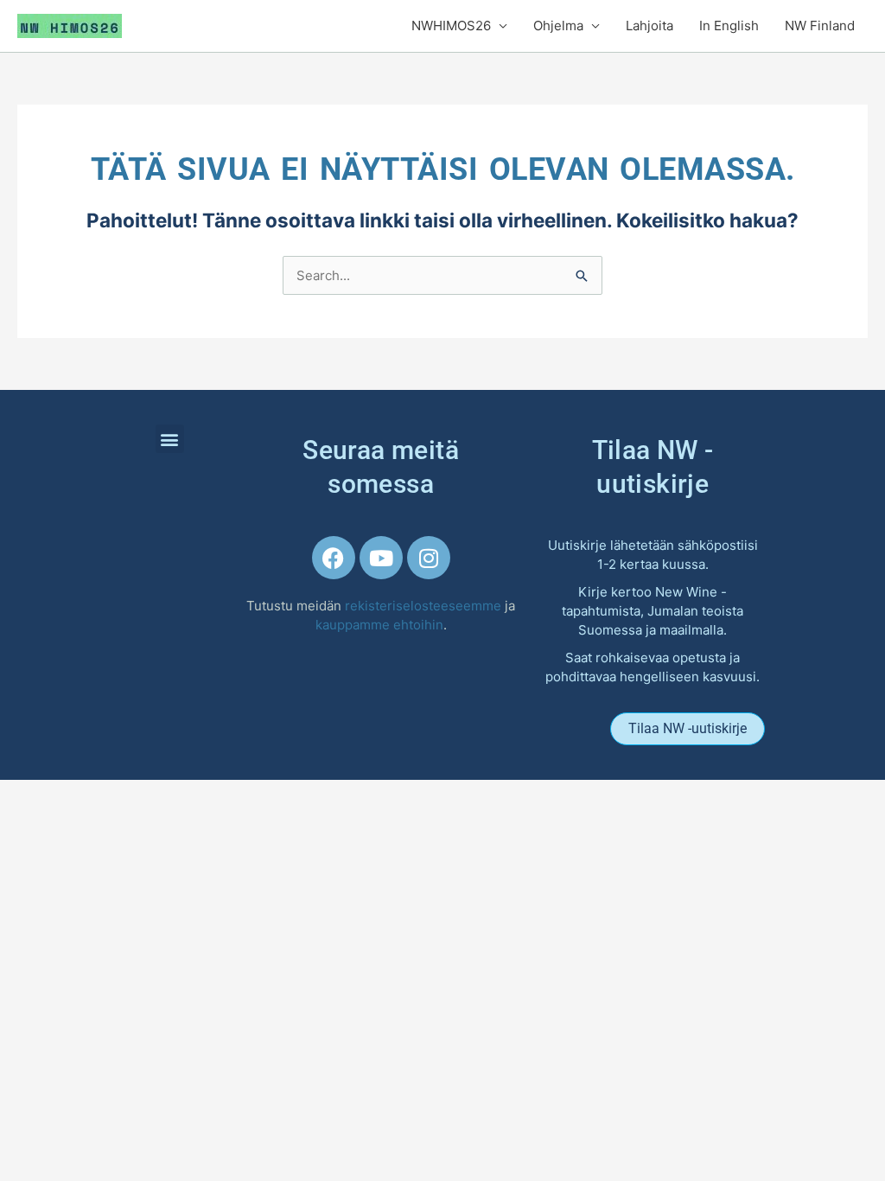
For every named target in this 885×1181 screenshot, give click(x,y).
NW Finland (820, 25)
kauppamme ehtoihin (379, 624)
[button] (170, 439)
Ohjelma (558, 25)
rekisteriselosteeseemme (425, 605)
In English (729, 25)
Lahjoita (649, 25)
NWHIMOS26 (451, 25)
